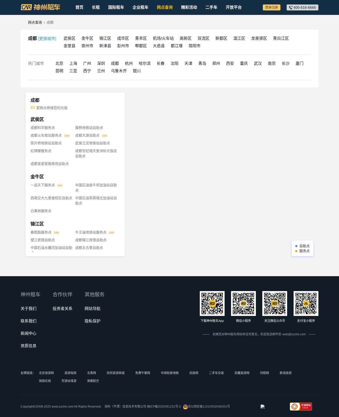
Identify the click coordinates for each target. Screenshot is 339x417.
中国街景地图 (170, 373)
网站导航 (93, 308)
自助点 (304, 246)
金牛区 (87, 38)
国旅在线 (45, 381)
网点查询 (165, 7)
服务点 (304, 251)
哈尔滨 (145, 63)
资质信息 (28, 346)
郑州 (216, 63)
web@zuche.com (294, 334)
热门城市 (36, 63)
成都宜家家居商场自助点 (50, 164)
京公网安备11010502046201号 (209, 406)
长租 (96, 7)
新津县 (105, 46)
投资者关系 (62, 308)
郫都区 (141, 46)
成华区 (123, 38)
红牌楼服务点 (41, 151)
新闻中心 (28, 333)
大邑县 (159, 46)
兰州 (101, 71)
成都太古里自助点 (89, 248)
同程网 (264, 373)
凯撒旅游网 (242, 373)
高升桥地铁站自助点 (46, 143)
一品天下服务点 (43, 185)
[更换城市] (47, 39)
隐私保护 (93, 321)
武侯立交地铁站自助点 (92, 143)
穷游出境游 (69, 381)
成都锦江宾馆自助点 (90, 240)
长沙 (286, 63)
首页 (79, 7)
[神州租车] (40, 7)
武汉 (258, 63)
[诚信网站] (272, 408)
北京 (59, 63)
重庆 (244, 63)
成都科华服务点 (43, 128)
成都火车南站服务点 (46, 135)
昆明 (59, 71)
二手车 (211, 7)
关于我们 (28, 308)
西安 (230, 63)
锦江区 (105, 38)
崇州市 (87, 46)
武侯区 (69, 38)
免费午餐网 (142, 373)
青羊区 (141, 38)
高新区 (186, 38)
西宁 (87, 71)
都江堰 (177, 46)
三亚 (73, 71)
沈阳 (174, 63)
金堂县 (69, 46)
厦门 (300, 63)
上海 (73, 63)
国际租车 (116, 7)
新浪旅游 (286, 373)
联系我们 (28, 321)
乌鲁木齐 (119, 71)
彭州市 (123, 46)
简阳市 (195, 46)
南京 (272, 63)
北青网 (91, 373)
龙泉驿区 (259, 38)
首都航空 (93, 381)
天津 (188, 63)
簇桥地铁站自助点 (89, 128)
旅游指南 (70, 373)
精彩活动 (189, 7)
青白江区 (281, 38)
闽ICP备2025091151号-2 (164, 406)
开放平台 (234, 7)
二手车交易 (216, 373)
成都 (42, 38)
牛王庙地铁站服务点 (90, 232)
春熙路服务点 (41, 232)
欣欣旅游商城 (116, 373)
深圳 (101, 63)
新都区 (221, 38)
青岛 (202, 63)
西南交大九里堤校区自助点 (51, 198)
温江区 (239, 38)
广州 (87, 63)
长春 (161, 63)
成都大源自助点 (87, 135)
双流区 (203, 38)
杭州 (129, 63)
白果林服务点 (41, 211)
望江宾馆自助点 (43, 240)
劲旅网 (193, 373)
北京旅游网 (46, 373)
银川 (137, 71)
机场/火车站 (163, 38)
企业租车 (140, 7)
